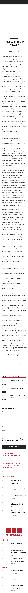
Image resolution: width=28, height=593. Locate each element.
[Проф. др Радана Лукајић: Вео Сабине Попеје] (5, 497)
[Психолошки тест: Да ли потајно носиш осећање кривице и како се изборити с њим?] (5, 482)
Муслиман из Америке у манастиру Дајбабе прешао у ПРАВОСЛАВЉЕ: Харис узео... (18, 560)
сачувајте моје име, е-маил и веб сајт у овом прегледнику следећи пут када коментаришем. (13, 440)
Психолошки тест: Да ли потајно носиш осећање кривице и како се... (17, 482)
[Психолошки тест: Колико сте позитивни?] (5, 572)
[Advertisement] (14, 21)
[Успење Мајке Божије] (5, 382)
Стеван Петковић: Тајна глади (18, 488)
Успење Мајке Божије (16, 380)
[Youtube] (19, 530)
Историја (10, 5)
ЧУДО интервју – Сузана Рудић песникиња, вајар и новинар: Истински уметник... (18, 512)
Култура (16, 38)
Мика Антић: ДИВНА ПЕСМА (18, 578)
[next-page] (5, 403)
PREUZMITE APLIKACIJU (14, 535)
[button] (2, 2)
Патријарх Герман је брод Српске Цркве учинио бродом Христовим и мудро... (18, 552)
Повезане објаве (11, 372)
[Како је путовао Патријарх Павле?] (5, 397)
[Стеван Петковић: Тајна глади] (5, 490)
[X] (14, 530)
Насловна (4, 5)
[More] (22, 51)
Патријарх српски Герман (17, 388)
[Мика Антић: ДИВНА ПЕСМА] (5, 580)
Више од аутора (10, 375)
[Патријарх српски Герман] (5, 390)
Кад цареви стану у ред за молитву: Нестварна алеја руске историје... (17, 504)
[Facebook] (8, 530)
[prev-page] (3, 403)
